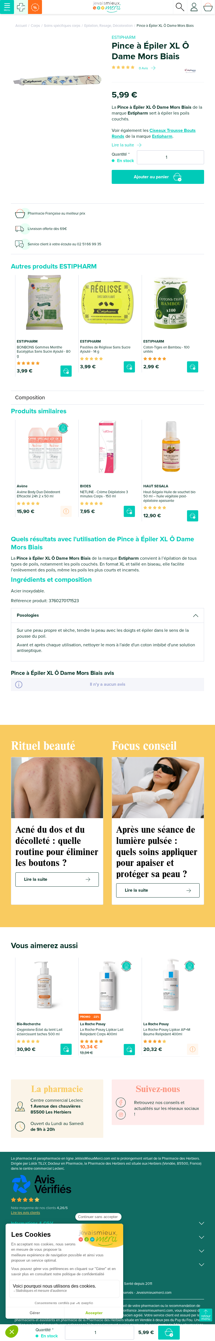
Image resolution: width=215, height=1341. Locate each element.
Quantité (119, 154)
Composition (30, 397)
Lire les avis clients (25, 1213)
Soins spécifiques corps (62, 25)
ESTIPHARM (123, 37)
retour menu (206, 1317)
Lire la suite (123, 145)
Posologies (28, 615)
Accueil (21, 25)
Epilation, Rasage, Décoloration (108, 25)
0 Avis (143, 68)
